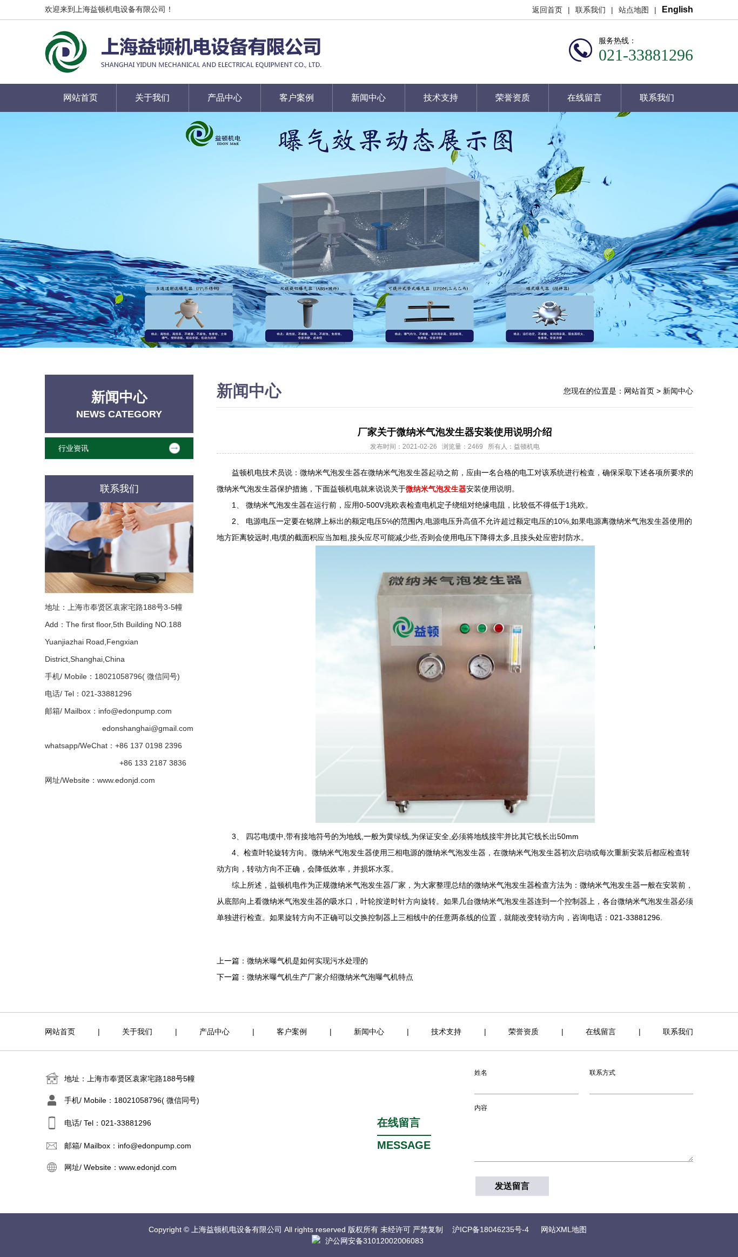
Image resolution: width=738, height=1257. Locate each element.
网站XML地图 (564, 1229)
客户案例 (296, 97)
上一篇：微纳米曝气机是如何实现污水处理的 (292, 960)
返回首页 (547, 9)
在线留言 (584, 97)
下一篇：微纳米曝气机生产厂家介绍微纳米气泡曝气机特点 (315, 977)
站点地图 (634, 9)
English (677, 9)
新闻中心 (368, 97)
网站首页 (80, 97)
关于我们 (152, 97)
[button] (713, 230)
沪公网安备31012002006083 (374, 1240)
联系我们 (590, 9)
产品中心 (224, 97)
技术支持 (441, 97)
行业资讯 (73, 448)
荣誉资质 (512, 97)
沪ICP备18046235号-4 (491, 1229)
